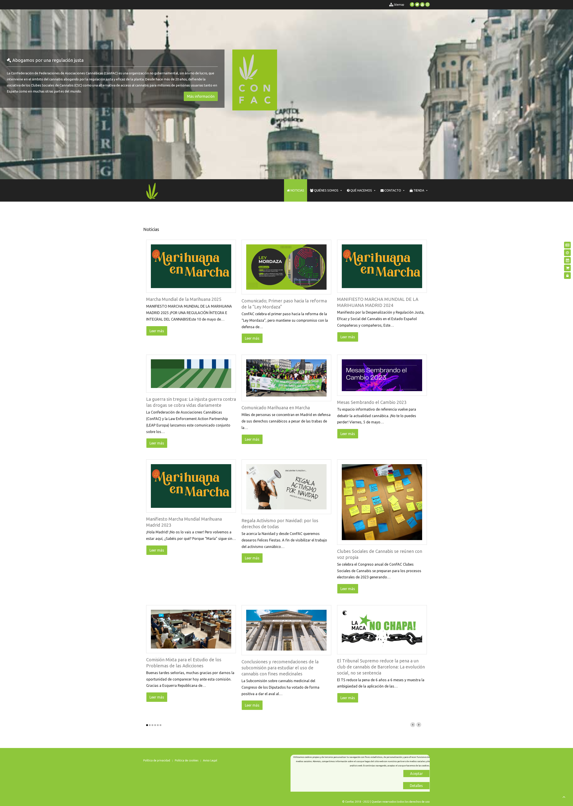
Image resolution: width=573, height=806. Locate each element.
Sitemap (398, 4)
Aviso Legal (210, 760)
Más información (201, 96)
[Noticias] (567, 245)
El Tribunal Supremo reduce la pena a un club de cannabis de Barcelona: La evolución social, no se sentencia (381, 666)
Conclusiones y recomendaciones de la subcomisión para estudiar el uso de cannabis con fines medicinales (280, 667)
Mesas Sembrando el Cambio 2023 (371, 402)
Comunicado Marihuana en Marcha (276, 407)
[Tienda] (567, 268)
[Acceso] (567, 275)
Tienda (418, 190)
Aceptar (416, 774)
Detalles (416, 786)
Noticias (297, 190)
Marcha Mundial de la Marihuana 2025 (183, 299)
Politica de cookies (186, 760)
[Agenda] (567, 260)
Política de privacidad (156, 760)
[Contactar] (567, 252)
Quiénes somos (325, 190)
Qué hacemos (361, 190)
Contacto (392, 190)
